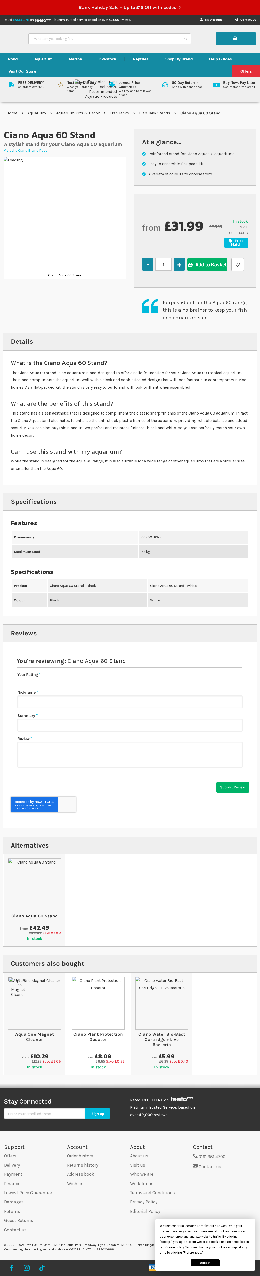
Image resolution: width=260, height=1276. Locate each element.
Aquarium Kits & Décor (78, 113)
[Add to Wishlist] (237, 264)
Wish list (76, 1183)
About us (139, 1156)
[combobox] (105, 39)
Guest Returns (18, 1220)
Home (12, 113)
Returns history (82, 1165)
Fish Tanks (120, 113)
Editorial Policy (145, 1211)
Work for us (141, 1183)
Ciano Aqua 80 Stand (34, 915)
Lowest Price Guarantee (28, 1193)
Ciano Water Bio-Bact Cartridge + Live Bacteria (161, 1039)
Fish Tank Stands (155, 113)
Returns (12, 1211)
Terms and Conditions (152, 1193)
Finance (12, 1183)
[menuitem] (13, 59)
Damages (14, 1202)
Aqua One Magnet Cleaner (34, 1037)
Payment (13, 1174)
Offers (10, 1156)
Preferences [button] (192, 1252)
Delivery (12, 1165)
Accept (205, 1263)
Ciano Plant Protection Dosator (98, 1037)
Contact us (15, 1230)
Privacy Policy (143, 1202)
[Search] (185, 39)
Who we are (141, 1174)
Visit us (137, 1165)
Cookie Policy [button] (174, 1247)
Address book (80, 1174)
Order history (80, 1156)
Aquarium (37, 113)
